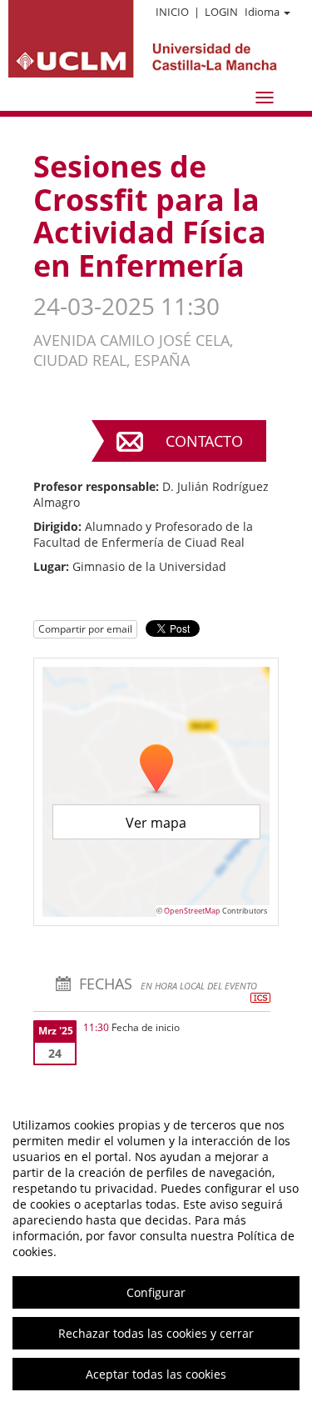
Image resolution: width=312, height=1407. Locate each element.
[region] (156, 1249)
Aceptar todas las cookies (156, 1374)
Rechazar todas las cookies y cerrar (156, 1333)
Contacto (204, 441)
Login (221, 11)
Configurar (156, 1292)
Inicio (172, 11)
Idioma (262, 11)
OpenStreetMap (192, 910)
